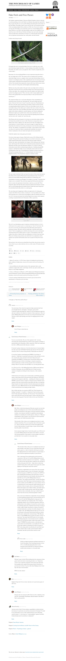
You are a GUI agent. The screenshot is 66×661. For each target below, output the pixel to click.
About (15, 10)
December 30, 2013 (15, 17)
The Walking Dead (26, 282)
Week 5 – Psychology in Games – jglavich (22, 628)
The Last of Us (22, 282)
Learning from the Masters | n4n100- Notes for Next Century (26, 625)
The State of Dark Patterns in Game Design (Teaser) (16, 289)
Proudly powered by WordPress (15, 657)
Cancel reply (24, 633)
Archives (32, 10)
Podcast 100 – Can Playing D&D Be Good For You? (41, 289)
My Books (11, 10)
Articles (15, 282)
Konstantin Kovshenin (35, 657)
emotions (19, 282)
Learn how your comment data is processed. (34, 652)
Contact (19, 10)
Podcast (36, 10)
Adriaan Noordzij (15, 606)
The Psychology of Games (24, 4)
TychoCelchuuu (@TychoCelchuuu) (19, 336)
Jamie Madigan (11, 17)
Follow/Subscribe (25, 10)
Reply (13, 321)
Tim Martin (16, 556)
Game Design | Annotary (18, 622)
